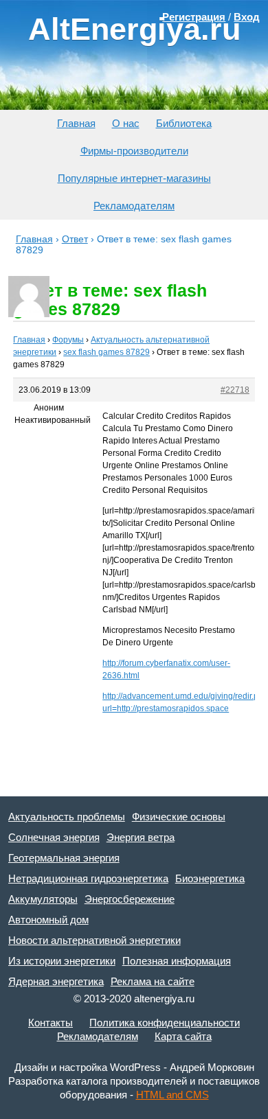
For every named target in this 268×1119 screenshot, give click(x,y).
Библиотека (184, 123)
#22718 (235, 390)
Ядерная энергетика (56, 981)
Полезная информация (176, 961)
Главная (76, 123)
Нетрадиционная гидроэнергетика (88, 878)
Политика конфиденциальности (164, 1022)
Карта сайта (183, 1036)
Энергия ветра (141, 837)
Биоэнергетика (210, 878)
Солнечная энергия (54, 837)
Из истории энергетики (61, 961)
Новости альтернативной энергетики (94, 940)
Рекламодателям (134, 205)
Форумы (68, 340)
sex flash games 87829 (106, 352)
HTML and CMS (172, 1094)
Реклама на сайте (152, 981)
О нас (125, 123)
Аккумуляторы (43, 899)
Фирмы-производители (134, 151)
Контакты (50, 1022)
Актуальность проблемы (66, 816)
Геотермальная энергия (64, 858)
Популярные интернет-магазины (134, 178)
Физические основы (178, 816)
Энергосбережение (130, 899)
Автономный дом (48, 919)
